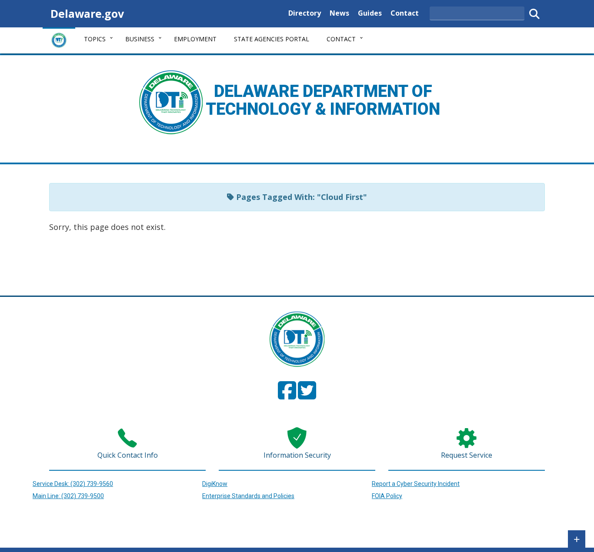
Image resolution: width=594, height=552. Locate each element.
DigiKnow (214, 483)
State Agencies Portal (271, 39)
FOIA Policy (387, 495)
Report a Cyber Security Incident (416, 483)
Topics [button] (95, 39)
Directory (304, 13)
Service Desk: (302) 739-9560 (73, 483)
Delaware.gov (87, 13)
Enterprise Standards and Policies (248, 495)
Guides (370, 13)
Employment (195, 39)
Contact (404, 13)
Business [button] (139, 39)
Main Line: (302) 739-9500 (68, 495)
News (339, 13)
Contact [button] (341, 39)
